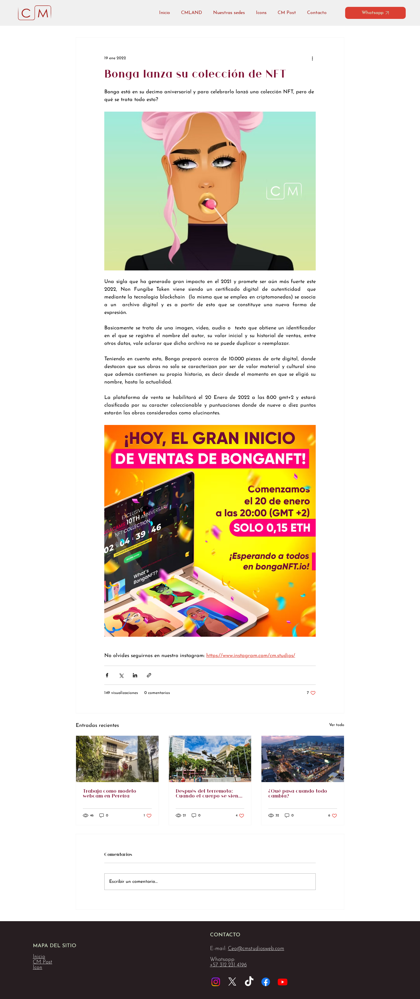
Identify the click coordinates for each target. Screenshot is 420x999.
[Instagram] (215, 982)
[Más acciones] (312, 58)
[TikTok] (249, 982)
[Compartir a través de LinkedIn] (135, 675)
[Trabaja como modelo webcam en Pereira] (117, 759)
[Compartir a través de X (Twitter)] (121, 675)
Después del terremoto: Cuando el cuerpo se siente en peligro (209, 794)
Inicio (39, 957)
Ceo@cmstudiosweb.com (256, 948)
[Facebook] (265, 982)
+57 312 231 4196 (228, 965)
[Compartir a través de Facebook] (107, 675)
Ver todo (336, 725)
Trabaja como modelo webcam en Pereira (109, 794)
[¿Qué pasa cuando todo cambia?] (302, 759)
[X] (232, 982)
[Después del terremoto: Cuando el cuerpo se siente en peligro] (210, 759)
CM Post (42, 962)
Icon (37, 967)
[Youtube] (282, 982)
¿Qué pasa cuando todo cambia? (297, 794)
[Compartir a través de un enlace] (149, 675)
